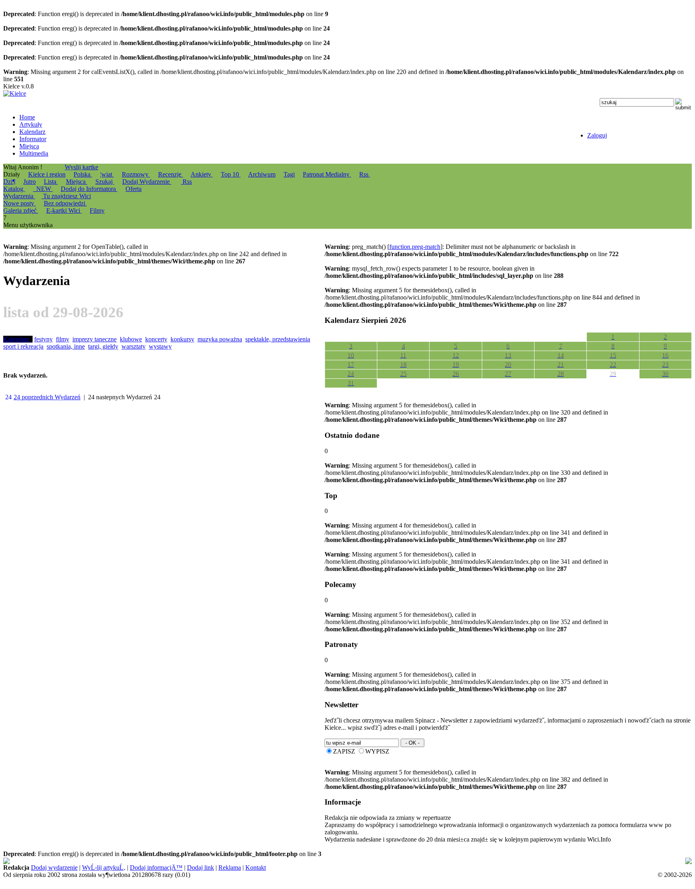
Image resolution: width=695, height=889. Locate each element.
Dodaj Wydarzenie (146, 181)
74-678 (12, 861)
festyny (43, 339)
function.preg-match (414, 246)
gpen (497, 861)
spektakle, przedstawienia (277, 339)
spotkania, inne (66, 346)
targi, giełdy (103, 346)
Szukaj (104, 181)
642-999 (325, 861)
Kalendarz (17, 339)
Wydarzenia (19, 196)
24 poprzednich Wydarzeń (47, 397)
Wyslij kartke (81, 167)
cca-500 (474, 861)
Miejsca (76, 181)
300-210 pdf (353, 861)
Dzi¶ (9, 181)
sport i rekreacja (23, 346)
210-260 (114, 868)
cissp (685, 861)
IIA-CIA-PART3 (434, 861)
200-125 (244, 861)
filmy (62, 339)
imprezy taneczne (94, 339)
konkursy (182, 339)
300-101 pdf (25, 868)
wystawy (160, 346)
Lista (51, 181)
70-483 (266, 861)
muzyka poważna (219, 339)
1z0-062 (52, 868)
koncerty (156, 339)
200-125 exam (294, 861)
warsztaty (133, 346)
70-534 (662, 861)
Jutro (29, 181)
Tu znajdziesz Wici (66, 196)
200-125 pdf (216, 861)
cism (376, 861)
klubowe (131, 339)
